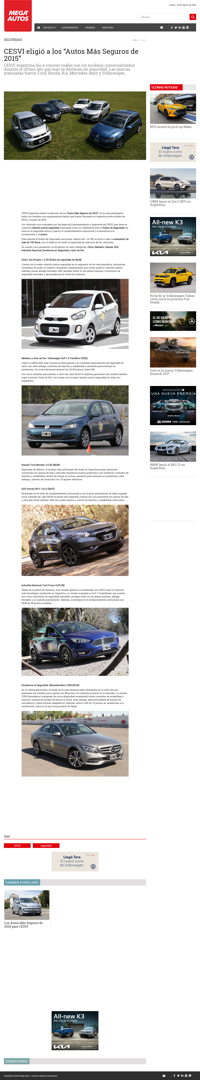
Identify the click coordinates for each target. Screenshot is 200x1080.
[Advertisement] (75, 184)
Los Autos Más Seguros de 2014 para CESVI (23, 924)
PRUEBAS (90, 27)
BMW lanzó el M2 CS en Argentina (167, 466)
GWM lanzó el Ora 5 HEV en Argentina (170, 203)
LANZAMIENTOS (70, 27)
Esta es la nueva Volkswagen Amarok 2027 (171, 372)
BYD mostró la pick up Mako (171, 127)
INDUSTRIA (107, 27)
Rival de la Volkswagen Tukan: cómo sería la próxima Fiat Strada (172, 299)
